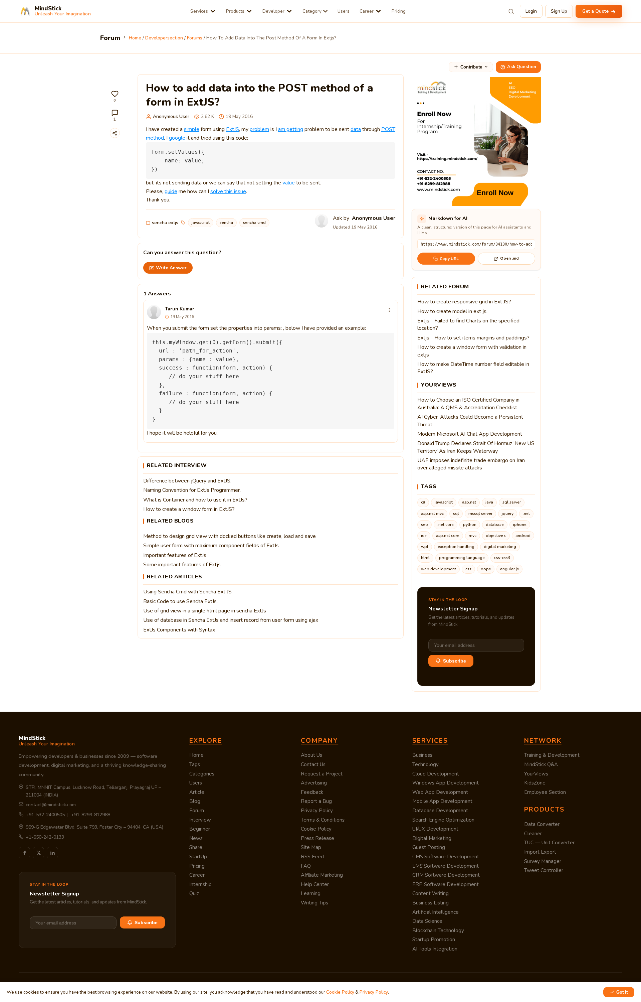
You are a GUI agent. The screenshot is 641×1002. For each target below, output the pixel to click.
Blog (194, 801)
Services (199, 11)
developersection (164, 37)
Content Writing (430, 893)
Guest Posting (428, 847)
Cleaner (533, 833)
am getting (290, 129)
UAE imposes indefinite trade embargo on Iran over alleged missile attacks (471, 464)
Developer (273, 11)
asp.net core (447, 535)
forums (194, 37)
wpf (424, 546)
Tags (194, 764)
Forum (196, 810)
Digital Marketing (431, 838)
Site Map (311, 847)
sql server (511, 502)
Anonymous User (171, 116)
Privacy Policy (317, 810)
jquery (507, 513)
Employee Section (545, 792)
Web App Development (440, 792)
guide (171, 191)
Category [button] (312, 11)
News (196, 838)
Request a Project (322, 773)
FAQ (306, 866)
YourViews (536, 773)
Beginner (199, 829)
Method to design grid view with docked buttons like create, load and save (229, 536)
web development (438, 569)
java (489, 502)
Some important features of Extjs (182, 564)
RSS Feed (312, 856)
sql (456, 513)
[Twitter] (38, 852)
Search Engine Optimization (443, 820)
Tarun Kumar (179, 308)
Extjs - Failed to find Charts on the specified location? (468, 324)
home (135, 37)
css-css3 (502, 557)
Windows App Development (445, 782)
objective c (496, 535)
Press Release (317, 838)
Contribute (471, 66)
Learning (310, 893)
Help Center (315, 884)
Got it (622, 992)
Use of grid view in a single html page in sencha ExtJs (204, 610)
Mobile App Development (442, 801)
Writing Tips (314, 902)
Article (196, 792)
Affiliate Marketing (322, 875)
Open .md (509, 258)
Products (235, 11)
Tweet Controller (543, 870)
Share (195, 847)
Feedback (312, 792)
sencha (226, 222)
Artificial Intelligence (435, 912)
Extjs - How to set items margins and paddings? (473, 337)
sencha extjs (165, 223)
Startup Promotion (433, 939)
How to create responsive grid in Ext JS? (464, 301)
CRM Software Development (446, 875)
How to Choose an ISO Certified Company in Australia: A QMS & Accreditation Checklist (468, 403)
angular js (509, 569)
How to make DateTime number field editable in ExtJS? (473, 368)
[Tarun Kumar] (154, 312)
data (356, 129)
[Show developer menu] (289, 11)
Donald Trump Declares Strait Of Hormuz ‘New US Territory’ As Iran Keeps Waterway (476, 447)
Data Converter (542, 824)
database (495, 524)
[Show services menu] (213, 11)
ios (424, 535)
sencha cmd (254, 222)
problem (259, 129)
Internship (200, 884)
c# (423, 502)
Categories (201, 773)
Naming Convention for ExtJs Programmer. (192, 490)
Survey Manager (542, 861)
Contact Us (313, 764)
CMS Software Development (445, 856)
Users (344, 11)
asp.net (469, 502)
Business (422, 755)
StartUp (198, 856)
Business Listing (430, 902)
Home (196, 755)
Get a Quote (596, 11)
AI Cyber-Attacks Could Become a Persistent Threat (470, 420)
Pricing (399, 11)
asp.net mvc (432, 513)
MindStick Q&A (541, 764)
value (288, 182)
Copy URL (449, 258)
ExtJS (232, 129)
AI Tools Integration (434, 949)
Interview (200, 820)
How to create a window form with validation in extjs (471, 350)
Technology (425, 764)
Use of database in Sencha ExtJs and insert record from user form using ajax (230, 620)
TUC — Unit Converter (549, 842)
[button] (115, 96)
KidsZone (535, 782)
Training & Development (552, 755)
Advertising (314, 782)
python (469, 524)
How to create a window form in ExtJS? (189, 509)
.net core (445, 524)
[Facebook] (24, 852)
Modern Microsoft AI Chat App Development (469, 434)
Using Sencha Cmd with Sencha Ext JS (187, 591)
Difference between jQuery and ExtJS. (187, 480)
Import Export (540, 852)
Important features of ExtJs (174, 555)
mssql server (480, 513)
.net (526, 513)
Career (367, 11)
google (177, 138)
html (425, 557)
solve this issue (228, 191)
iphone (519, 524)
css (468, 569)
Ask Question (521, 67)
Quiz (194, 893)
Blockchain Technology (438, 930)
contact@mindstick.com (51, 805)
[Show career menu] (378, 11)
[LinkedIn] (52, 852)
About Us (311, 755)
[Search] (511, 11)
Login (531, 11)
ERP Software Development (445, 884)
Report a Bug (316, 801)
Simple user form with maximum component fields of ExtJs (211, 545)
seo (424, 524)
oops (486, 569)
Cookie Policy (316, 829)
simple (191, 129)
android (522, 535)
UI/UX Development (435, 829)
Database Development (440, 810)
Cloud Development (435, 773)
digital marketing (500, 546)
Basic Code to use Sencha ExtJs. (180, 601)
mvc (472, 535)
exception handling (456, 546)
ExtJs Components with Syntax (179, 629)
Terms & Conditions (323, 820)
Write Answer (171, 268)
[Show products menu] (249, 11)
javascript (201, 222)
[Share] (115, 133)
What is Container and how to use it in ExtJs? (195, 500)
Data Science (427, 921)
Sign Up (559, 11)
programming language (462, 557)
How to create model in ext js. (452, 311)
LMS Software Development (445, 866)
